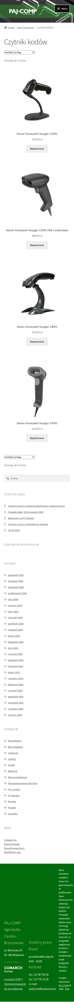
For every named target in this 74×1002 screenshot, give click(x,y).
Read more (37, 148)
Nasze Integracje (17, 777)
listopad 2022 (15, 666)
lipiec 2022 (14, 672)
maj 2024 (13, 599)
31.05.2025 (14, 530)
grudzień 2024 (16, 587)
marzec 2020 (15, 715)
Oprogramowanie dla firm (22, 783)
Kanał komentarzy (14, 848)
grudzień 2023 (16, 623)
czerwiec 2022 (15, 678)
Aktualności (14, 740)
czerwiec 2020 (15, 708)
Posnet (12, 807)
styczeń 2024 (15, 617)
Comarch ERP (12, 979)
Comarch (13, 753)
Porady (12, 801)
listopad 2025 (15, 581)
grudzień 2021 (16, 696)
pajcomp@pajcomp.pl (42, 988)
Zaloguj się (10, 840)
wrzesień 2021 (16, 702)
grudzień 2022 (16, 660)
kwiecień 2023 (15, 642)
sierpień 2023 (15, 629)
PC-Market (14, 795)
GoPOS (12, 759)
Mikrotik (12, 771)
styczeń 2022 (15, 690)
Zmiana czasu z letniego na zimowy (28, 524)
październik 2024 (17, 593)
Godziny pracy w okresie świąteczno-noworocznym (36, 506)
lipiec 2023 (14, 635)
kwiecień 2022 (15, 684)
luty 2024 (13, 611)
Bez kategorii (15, 746)
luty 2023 (13, 648)
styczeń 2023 (15, 654)
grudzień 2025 (16, 575)
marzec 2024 (15, 605)
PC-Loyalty (14, 789)
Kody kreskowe (25, 27)
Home (11, 27)
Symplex (13, 813)
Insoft (11, 765)
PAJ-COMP (64, 985)
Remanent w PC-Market (21, 518)
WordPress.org (12, 852)
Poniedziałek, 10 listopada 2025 (25, 512)
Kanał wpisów (12, 844)
